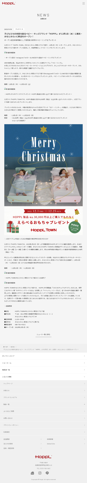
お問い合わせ (8, 418)
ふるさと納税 (6, 377)
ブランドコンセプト (10, 397)
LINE (47, 473)
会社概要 (7, 439)
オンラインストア (8, 356)
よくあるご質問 (9, 411)
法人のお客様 (8, 444)
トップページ (8, 383)
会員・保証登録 (9, 448)
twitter (54, 473)
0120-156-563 (45, 468)
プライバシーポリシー (11, 425)
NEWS (13, 347)
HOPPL (9, 3)
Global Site (51, 444)
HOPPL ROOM (32, 473)
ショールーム (6, 363)
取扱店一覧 (6, 370)
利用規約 (7, 432)
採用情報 (50, 439)
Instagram (39, 473)
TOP (6, 347)
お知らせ (7, 390)
